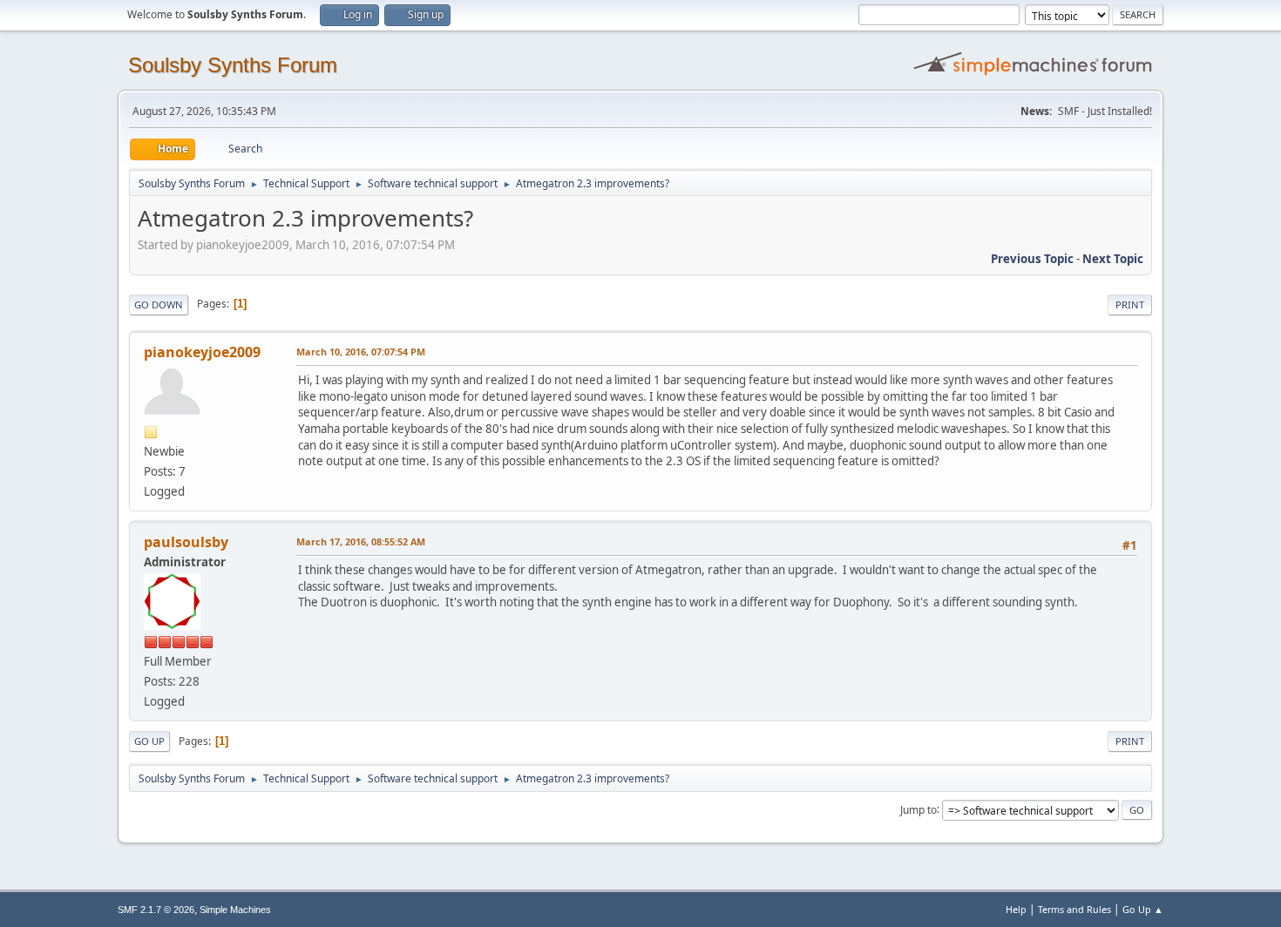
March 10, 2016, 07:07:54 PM (360, 351)
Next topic (1112, 259)
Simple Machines (235, 909)
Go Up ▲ (1142, 909)
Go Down (158, 304)
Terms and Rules (1074, 909)
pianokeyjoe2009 (202, 352)
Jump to (918, 809)
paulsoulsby (186, 541)
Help (1016, 909)
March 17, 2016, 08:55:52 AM (360, 541)
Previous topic (1032, 259)
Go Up (149, 741)
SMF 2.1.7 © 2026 (156, 909)
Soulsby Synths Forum (232, 65)
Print (1129, 304)
